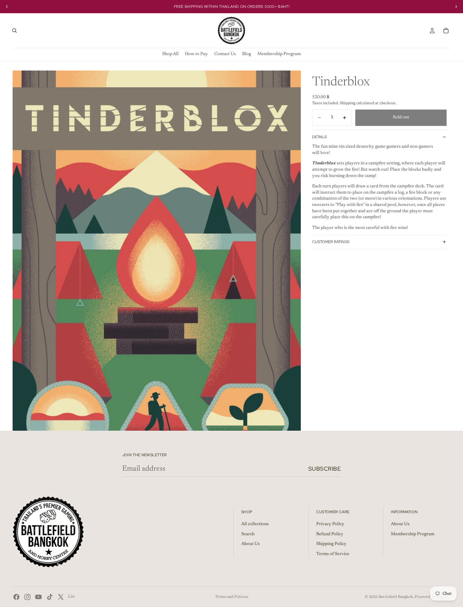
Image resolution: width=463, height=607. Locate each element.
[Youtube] (38, 597)
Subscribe (324, 468)
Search (247, 534)
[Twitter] (61, 597)
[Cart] (446, 30)
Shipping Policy (331, 544)
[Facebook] (16, 597)
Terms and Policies (231, 597)
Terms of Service (332, 554)
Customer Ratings (330, 241)
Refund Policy (329, 534)
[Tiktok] (50, 597)
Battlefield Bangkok (396, 597)
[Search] (14, 30)
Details (319, 136)
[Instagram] (27, 597)
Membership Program (412, 534)
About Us (250, 544)
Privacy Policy (330, 524)
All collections (255, 524)
